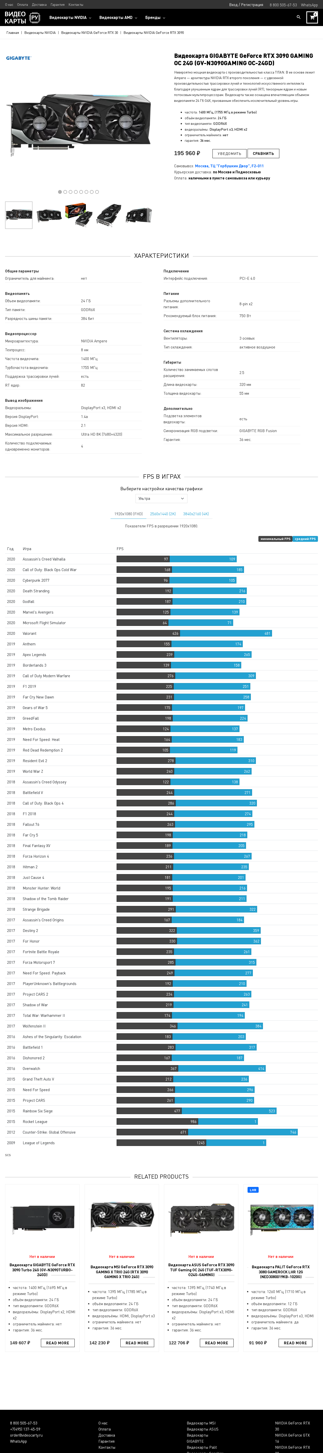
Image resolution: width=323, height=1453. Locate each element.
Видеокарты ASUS (203, 1429)
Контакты (106, 1447)
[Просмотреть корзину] (312, 17)
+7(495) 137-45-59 (25, 1429)
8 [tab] (97, 192)
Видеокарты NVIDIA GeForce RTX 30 (89, 32)
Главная (12, 32)
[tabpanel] (78, 125)
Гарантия (106, 1441)
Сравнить (263, 153)
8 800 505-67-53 (23, 1423)
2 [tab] (65, 192)
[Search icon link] (298, 17)
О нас (102, 1423)
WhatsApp (18, 1441)
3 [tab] (70, 192)
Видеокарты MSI (201, 1423)
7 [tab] (92, 192)
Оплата (104, 1429)
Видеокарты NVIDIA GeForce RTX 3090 (153, 32)
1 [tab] (60, 192)
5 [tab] (81, 192)
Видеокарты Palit (202, 1447)
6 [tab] (86, 192)
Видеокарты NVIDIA (40, 32)
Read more (57, 1343)
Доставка (106, 1435)
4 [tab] (76, 192)
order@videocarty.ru (26, 1435)
